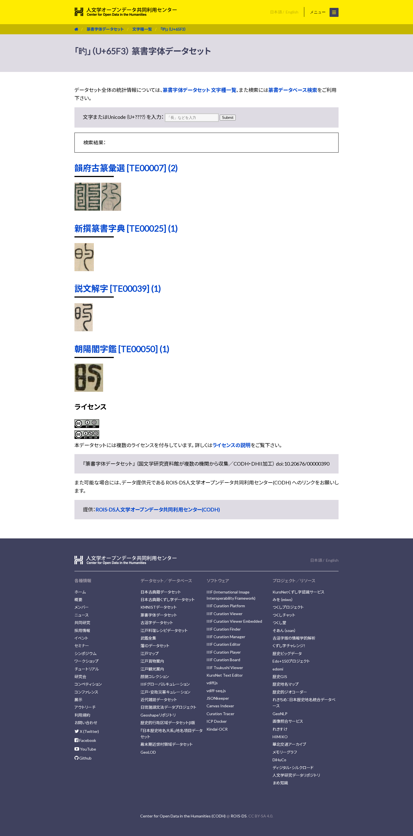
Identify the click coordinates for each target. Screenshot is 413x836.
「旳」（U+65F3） (173, 29)
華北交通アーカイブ (289, 744)
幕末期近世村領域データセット (166, 744)
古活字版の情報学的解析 (294, 638)
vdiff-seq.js (216, 690)
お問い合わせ (85, 722)
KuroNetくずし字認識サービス (298, 592)
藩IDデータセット (154, 645)
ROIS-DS (239, 816)
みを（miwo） (283, 599)
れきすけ (280, 729)
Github (85, 758)
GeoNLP (280, 713)
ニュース (81, 615)
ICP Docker (216, 721)
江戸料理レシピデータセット (164, 630)
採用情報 (82, 630)
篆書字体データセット (105, 29)
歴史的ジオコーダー (290, 692)
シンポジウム (85, 653)
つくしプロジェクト (288, 607)
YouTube (87, 749)
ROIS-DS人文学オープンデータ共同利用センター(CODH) (158, 509)
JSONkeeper (217, 698)
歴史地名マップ (286, 684)
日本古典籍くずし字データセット (167, 599)
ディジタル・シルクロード (293, 767)
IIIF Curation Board (223, 659)
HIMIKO (280, 736)
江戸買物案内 (152, 661)
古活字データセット (156, 622)
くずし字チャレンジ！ (289, 645)
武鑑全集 (148, 638)
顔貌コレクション (154, 676)
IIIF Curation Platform (225, 605)
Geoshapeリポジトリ (158, 715)
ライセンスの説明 (231, 445)
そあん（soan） (284, 630)
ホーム (80, 592)
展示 (78, 699)
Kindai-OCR (217, 729)
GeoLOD (148, 752)
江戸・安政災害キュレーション (165, 692)
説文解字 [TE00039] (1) (117, 288)
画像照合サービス (288, 721)
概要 (78, 599)
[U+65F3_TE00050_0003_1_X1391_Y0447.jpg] (88, 390)
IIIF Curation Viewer (224, 613)
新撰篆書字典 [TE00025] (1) (126, 228)
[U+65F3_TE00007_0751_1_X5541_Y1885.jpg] (87, 209)
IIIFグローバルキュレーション (165, 684)
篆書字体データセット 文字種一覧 (199, 90)
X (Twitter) (89, 731)
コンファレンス (86, 692)
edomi (278, 669)
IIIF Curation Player (223, 652)
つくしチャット (284, 615)
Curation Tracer (220, 713)
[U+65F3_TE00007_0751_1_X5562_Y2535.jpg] (111, 209)
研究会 (80, 676)
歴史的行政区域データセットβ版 (167, 722)
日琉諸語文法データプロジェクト (168, 707)
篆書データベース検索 (292, 90)
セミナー (81, 645)
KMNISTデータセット (158, 607)
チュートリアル (86, 669)
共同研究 (82, 622)
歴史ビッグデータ (287, 653)
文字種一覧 (142, 29)
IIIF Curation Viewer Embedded (234, 621)
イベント (81, 638)
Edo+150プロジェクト (291, 661)
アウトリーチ (85, 707)
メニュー (318, 12)
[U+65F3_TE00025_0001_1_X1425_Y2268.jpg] (84, 269)
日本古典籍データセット (160, 592)
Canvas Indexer (220, 705)
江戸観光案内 (152, 669)
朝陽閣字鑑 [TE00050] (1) (121, 349)
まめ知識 (280, 782)
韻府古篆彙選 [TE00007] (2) (126, 168)
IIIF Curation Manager (225, 636)
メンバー (81, 607)
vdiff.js (212, 682)
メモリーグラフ (285, 752)
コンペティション (88, 684)
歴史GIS (280, 676)
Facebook (87, 740)
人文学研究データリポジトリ (296, 775)
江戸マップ (149, 653)
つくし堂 (279, 622)
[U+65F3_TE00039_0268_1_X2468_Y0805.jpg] (83, 329)
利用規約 (82, 715)
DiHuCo (279, 759)
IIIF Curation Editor (223, 644)
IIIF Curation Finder (223, 629)
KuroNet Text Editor (224, 675)
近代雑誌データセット (158, 699)
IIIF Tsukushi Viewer (224, 667)
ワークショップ (86, 661)
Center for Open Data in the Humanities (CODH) (183, 816)
